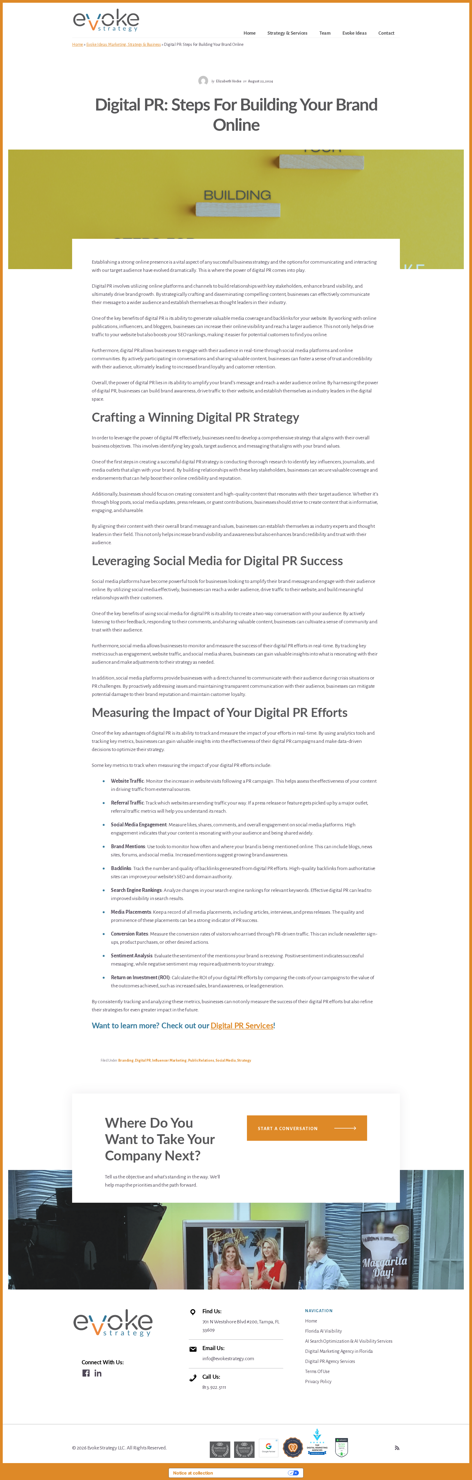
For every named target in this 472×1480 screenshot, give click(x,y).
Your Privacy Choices (253, 1473)
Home (77, 44)
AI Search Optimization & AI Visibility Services (349, 1341)
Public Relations (201, 1060)
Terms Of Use (317, 1371)
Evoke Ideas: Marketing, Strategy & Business (123, 44)
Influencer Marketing (169, 1060)
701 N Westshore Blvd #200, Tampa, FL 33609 (240, 1321)
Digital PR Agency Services (330, 1361)
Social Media (226, 1060)
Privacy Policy (318, 1381)
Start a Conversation (288, 1128)
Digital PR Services (242, 1026)
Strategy (244, 1060)
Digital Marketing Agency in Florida (339, 1351)
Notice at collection (193, 1473)
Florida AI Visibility (323, 1331)
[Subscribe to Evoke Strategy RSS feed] (397, 1448)
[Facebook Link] (86, 1373)
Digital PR (143, 1060)
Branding (125, 1060)
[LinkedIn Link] (98, 1373)
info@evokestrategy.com (228, 1353)
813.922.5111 (214, 1382)
